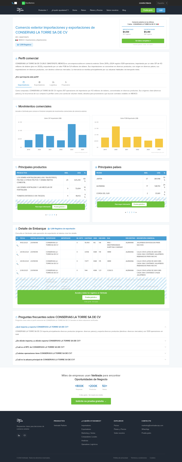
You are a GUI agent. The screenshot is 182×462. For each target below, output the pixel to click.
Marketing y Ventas (88, 433)
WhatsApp (145, 429)
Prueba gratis (148, 10)
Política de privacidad (120, 458)
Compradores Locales (89, 437)
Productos (43, 10)
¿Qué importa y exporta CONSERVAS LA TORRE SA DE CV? (41, 327)
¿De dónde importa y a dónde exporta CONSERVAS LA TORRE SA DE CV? (47, 341)
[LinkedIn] (19, 435)
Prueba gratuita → (59, 207)
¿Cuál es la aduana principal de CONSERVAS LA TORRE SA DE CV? (45, 360)
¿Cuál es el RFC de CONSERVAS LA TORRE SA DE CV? (39, 347)
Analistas (84, 441)
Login (161, 10)
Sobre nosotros (112, 10)
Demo (75, 10)
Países (83, 10)
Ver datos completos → (143, 41)
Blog (124, 10)
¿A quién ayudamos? (60, 10)
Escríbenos (30, 3)
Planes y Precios (96, 10)
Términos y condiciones (139, 458)
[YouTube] (24, 435)
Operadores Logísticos (89, 444)
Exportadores (39, 85)
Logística (53, 85)
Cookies (152, 458)
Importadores (23, 85)
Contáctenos (145, 3)
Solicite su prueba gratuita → (91, 401)
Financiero (66, 85)
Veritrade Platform (60, 425)
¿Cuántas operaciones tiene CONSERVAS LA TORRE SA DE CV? (43, 353)
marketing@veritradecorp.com (152, 425)
